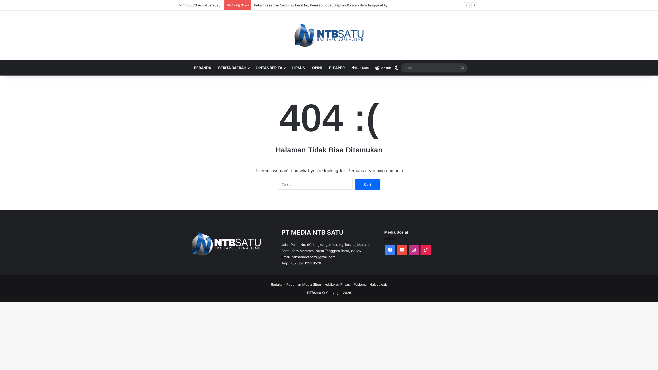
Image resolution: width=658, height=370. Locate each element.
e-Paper (337, 68)
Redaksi (277, 284)
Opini (317, 68)
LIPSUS (298, 68)
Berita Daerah (232, 68)
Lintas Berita (269, 68)
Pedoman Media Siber (303, 284)
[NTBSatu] (329, 35)
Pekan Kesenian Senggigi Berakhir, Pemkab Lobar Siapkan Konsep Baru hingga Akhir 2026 (325, 5)
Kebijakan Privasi (337, 284)
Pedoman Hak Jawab (370, 284)
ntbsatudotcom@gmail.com (313, 257)
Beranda (202, 68)
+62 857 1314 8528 (305, 263)
